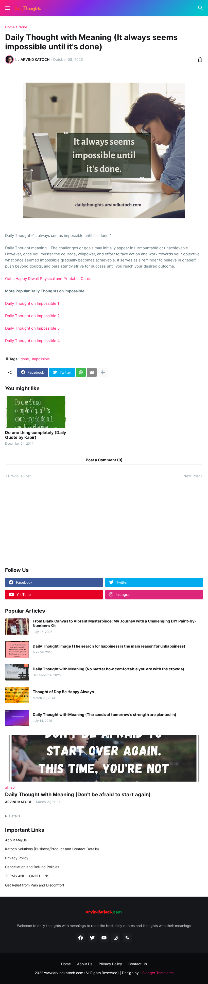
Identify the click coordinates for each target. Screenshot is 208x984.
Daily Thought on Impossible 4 (32, 340)
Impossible (41, 359)
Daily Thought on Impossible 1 (32, 303)
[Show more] (103, 372)
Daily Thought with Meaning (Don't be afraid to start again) (78, 794)
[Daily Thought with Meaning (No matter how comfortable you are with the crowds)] (17, 672)
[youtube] (104, 937)
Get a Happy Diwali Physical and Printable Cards (48, 278)
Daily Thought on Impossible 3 (32, 328)
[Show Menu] (7, 8)
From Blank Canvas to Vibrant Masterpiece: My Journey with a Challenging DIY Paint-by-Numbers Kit (114, 623)
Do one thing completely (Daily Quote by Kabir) (35, 435)
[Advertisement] (104, 523)
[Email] (92, 372)
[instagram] (115, 937)
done (23, 27)
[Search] (201, 8)
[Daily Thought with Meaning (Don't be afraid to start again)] (104, 758)
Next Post (191, 476)
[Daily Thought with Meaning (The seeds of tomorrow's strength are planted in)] (17, 718)
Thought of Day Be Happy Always (63, 692)
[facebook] (80, 937)
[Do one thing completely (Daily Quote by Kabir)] (36, 412)
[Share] (198, 59)
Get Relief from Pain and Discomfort (34, 885)
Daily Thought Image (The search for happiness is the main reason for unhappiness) (109, 646)
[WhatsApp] (81, 372)
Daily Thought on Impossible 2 (32, 315)
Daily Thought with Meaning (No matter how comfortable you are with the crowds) (108, 669)
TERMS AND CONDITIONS (27, 876)
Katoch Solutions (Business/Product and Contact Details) (52, 849)
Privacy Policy (16, 858)
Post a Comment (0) (104, 460)
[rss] (127, 937)
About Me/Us (16, 840)
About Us (84, 964)
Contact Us (137, 964)
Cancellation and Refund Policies (32, 867)
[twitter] (92, 937)
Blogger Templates (158, 973)
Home (10, 27)
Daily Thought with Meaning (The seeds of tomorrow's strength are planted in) (104, 714)
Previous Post (19, 476)
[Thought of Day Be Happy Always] (17, 695)
